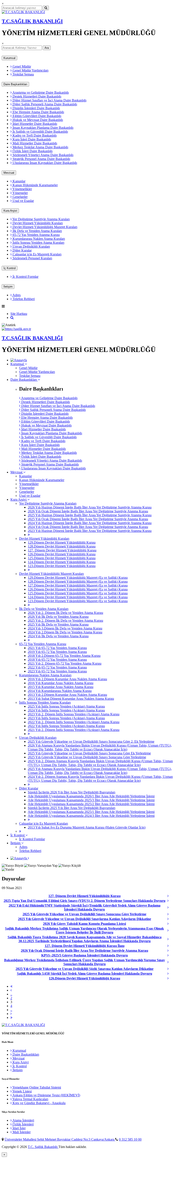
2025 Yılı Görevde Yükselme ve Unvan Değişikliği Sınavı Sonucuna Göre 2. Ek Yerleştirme (91, 741)
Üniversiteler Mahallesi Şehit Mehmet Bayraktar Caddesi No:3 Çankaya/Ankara (60, 1139)
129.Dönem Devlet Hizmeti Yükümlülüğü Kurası (62, 542)
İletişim (8, 286)
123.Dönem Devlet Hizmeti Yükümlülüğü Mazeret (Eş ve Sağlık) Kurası (78, 601)
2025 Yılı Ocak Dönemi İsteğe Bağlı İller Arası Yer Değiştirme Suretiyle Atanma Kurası (88, 519)
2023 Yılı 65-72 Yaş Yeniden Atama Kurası (57, 671)
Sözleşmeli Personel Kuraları (32, 258)
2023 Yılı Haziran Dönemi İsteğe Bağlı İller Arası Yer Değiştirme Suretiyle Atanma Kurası (90, 531)
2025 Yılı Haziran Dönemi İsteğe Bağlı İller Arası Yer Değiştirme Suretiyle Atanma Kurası (90, 515)
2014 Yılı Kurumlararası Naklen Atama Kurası (60, 691)
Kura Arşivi (10, 210)
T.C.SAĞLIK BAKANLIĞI (32, 21)
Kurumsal (9, 58)
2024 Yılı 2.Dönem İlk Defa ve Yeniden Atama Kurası (65, 632)
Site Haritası (18, 314)
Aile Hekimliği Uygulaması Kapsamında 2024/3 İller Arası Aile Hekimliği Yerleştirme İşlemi (91, 816)
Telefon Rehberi (23, 299)
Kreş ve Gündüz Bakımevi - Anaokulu (39, 1103)
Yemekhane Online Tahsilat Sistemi (36, 1087)
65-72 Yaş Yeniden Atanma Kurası (36, 235)
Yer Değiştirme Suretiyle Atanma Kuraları (41, 219)
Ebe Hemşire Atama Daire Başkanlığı (38, 112)
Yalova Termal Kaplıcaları (30, 1099)
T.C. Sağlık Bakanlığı (43, 1147)
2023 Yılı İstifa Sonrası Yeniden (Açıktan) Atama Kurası (66, 718)
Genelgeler (20, 197)
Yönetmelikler (22, 189)
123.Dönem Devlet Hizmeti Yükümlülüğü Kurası (62, 566)
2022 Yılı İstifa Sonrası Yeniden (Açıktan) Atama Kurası (66, 726)
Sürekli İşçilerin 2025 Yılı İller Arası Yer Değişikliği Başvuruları (71, 808)
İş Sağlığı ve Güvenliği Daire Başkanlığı (40, 131)
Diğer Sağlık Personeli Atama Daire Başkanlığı (44, 104)
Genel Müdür (21, 66)
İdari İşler (19, 1128)
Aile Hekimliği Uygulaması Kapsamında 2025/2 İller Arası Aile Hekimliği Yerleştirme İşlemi (91, 804)
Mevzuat (8, 172)
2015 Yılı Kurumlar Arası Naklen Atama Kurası (60, 687)
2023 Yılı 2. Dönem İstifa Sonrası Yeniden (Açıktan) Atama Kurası (73, 714)
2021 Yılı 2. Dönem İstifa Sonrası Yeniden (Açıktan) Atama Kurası (73, 730)
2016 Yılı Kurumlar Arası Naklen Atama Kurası (60, 683)
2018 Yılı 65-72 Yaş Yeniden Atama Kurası (57, 659)
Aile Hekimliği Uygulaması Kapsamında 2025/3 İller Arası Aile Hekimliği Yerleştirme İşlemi (91, 800)
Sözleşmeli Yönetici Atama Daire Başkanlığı (42, 155)
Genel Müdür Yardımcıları (30, 70)
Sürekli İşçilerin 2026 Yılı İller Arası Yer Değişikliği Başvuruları (71, 792)
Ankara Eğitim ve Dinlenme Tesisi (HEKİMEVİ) (46, 1095)
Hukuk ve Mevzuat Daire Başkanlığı (37, 120)
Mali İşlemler (21, 1132)
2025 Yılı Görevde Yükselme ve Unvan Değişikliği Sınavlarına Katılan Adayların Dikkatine (84, 919)
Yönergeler (20, 193)
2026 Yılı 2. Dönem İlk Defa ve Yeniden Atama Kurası (65, 613)
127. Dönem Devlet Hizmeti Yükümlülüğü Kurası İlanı (84, 946)
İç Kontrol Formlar (25, 276)
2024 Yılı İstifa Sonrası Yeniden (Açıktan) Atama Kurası (66, 710)
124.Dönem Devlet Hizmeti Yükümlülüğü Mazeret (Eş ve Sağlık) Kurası (78, 597)
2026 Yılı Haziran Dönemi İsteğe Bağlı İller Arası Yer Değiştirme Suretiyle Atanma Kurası (90, 507)
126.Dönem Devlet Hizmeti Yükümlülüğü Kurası (62, 554)
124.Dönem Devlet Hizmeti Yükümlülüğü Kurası (62, 562)
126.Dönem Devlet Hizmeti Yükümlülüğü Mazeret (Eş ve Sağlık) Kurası (78, 589)
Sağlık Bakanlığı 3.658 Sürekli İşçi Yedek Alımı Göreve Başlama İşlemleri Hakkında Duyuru (84, 973)
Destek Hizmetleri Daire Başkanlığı (36, 96)
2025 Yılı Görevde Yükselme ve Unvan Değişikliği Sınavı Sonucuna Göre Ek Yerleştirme (89, 753)
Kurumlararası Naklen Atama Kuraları (38, 238)
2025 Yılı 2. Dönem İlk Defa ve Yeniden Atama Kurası (65, 620)
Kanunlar (18, 181)
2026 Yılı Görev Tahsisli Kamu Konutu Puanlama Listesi (84, 923)
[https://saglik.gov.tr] (16, 329)
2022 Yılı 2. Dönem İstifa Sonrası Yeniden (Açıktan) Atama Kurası (73, 722)
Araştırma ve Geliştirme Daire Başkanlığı (40, 92)
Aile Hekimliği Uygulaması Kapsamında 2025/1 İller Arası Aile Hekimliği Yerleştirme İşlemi (91, 812)
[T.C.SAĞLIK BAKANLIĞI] (23, 12)
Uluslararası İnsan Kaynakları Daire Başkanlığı (44, 163)
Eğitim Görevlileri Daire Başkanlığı (36, 116)
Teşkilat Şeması (23, 74)
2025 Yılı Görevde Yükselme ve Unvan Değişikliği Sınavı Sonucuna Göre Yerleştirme (87, 757)
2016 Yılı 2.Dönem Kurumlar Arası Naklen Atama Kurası (67, 679)
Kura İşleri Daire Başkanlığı (31, 139)
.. (11, 994)
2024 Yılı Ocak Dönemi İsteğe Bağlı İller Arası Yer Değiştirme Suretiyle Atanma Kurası (88, 527)
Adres (16, 295)
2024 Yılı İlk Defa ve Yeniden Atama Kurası (58, 636)
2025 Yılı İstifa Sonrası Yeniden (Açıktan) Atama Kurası (66, 706)
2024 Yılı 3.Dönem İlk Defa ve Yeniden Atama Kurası (65, 628)
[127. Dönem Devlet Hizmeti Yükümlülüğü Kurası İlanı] (171, 946)
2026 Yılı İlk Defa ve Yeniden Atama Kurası (58, 616)
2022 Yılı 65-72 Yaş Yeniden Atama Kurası (57, 667)
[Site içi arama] (12, 317)
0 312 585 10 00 (130, 1139)
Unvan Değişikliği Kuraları (31, 246)
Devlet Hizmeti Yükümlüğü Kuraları (37, 223)
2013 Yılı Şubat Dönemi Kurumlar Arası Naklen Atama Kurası (71, 698)
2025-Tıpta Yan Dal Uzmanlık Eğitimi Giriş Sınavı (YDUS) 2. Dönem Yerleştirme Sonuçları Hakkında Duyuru (84, 901)
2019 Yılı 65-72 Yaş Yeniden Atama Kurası (57, 652)
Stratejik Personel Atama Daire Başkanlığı (41, 159)
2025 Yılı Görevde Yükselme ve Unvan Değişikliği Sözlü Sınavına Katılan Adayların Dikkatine (84, 969)
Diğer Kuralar (22, 250)
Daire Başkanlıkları (15, 84)
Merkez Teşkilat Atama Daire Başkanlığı (40, 147)
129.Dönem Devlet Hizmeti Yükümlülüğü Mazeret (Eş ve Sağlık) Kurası (78, 577)
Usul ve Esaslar (23, 201)
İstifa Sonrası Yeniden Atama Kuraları (38, 242)
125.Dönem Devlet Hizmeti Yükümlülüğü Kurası (62, 558)
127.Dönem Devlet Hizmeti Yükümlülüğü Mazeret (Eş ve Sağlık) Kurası (78, 585)
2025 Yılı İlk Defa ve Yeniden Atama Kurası (58, 624)
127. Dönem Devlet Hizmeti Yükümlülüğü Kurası (62, 550)
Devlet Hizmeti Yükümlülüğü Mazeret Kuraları (44, 227)
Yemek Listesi (22, 1091)
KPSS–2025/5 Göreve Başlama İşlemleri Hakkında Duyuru (84, 955)
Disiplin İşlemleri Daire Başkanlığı (36, 108)
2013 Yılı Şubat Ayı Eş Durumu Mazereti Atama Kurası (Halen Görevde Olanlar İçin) (86, 827)
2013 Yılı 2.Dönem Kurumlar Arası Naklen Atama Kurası (67, 695)
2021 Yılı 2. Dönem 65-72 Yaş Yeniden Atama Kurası (64, 663)
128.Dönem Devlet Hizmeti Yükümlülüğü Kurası (62, 546)
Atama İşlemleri (23, 1120)
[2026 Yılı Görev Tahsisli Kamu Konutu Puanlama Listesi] (171, 924)
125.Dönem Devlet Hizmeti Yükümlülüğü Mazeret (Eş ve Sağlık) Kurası (78, 593)
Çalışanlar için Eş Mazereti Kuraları (36, 254)
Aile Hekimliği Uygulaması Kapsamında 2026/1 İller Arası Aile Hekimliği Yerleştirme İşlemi (91, 796)
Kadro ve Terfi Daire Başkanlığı (34, 135)
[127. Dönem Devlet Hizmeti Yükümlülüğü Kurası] (171, 896)
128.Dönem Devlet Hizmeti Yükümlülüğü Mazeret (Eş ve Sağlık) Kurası (78, 581)
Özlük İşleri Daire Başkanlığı (32, 151)
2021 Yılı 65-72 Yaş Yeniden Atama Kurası (57, 648)
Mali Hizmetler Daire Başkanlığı (34, 143)
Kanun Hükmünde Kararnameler (35, 185)
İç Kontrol (9, 268)
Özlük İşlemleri (23, 1124)
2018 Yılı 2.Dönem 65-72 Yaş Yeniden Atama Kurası (64, 655)
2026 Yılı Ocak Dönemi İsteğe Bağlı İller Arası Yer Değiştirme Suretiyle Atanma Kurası (88, 511)
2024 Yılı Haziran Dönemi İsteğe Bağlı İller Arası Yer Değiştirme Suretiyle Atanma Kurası (90, 523)
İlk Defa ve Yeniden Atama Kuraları (37, 231)
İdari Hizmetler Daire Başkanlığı (34, 124)
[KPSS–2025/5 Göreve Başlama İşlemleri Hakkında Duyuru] (171, 955)
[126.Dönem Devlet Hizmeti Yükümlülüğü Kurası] (171, 978)
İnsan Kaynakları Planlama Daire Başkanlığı (42, 127)
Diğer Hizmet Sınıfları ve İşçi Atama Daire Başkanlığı (49, 100)
